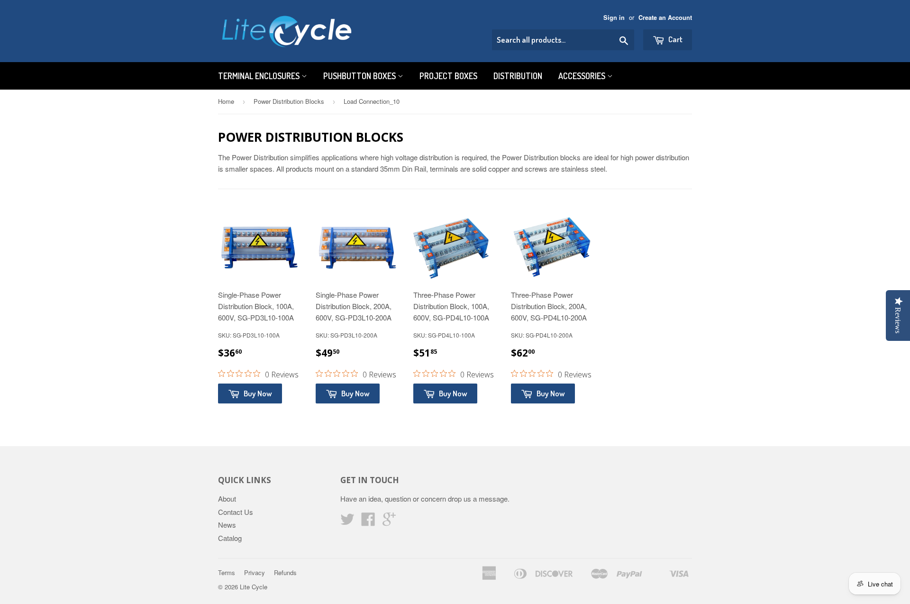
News (227, 525)
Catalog (230, 538)
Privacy (254, 572)
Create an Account (665, 17)
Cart (674, 39)
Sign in (614, 17)
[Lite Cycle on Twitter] (347, 522)
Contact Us (235, 512)
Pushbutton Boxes (360, 76)
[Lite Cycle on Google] (389, 522)
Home (226, 101)
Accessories (582, 76)
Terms (226, 572)
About (227, 498)
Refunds (285, 572)
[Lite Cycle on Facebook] (368, 522)
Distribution (517, 76)
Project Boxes (448, 76)
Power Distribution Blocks (289, 101)
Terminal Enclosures (259, 76)
